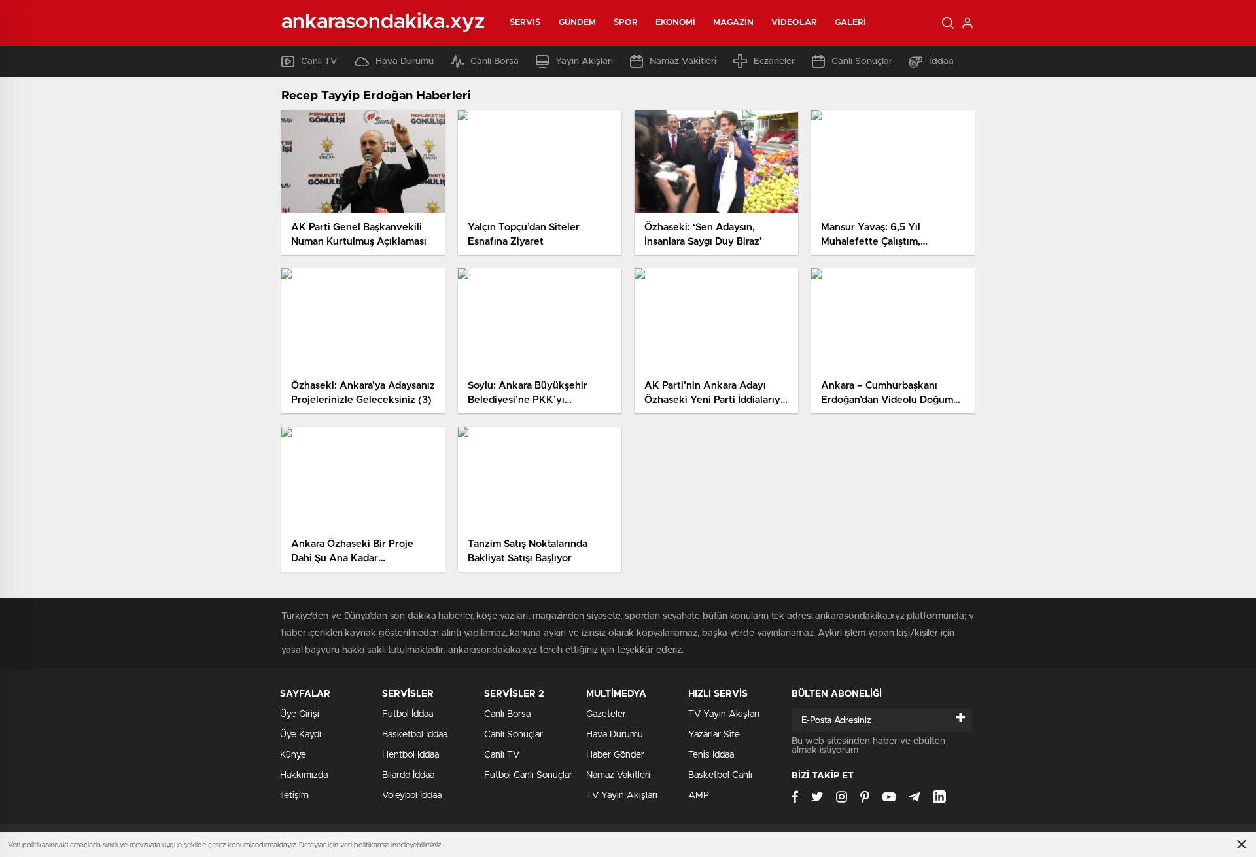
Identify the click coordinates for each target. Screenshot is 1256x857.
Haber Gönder (615, 755)
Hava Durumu (404, 61)
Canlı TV (319, 61)
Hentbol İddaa (410, 755)
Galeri (851, 22)
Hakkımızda (304, 775)
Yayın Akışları (584, 61)
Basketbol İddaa (414, 734)
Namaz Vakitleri (683, 61)
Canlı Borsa (494, 61)
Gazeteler (606, 714)
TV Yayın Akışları (621, 795)
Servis (525, 22)
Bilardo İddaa (408, 775)
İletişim (294, 795)
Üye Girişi (299, 714)
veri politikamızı (364, 844)
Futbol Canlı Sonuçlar (528, 775)
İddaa (941, 61)
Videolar (794, 22)
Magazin (733, 22)
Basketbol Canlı (720, 775)
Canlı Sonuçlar (861, 61)
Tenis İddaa (711, 755)
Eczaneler (774, 61)
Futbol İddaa (407, 714)
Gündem (578, 22)
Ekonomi (675, 22)
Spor (625, 22)
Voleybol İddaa (412, 795)
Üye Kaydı (300, 734)
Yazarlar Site (714, 734)
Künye (293, 755)
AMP (698, 795)
